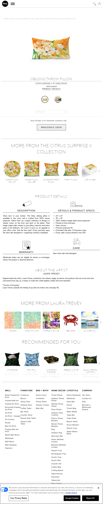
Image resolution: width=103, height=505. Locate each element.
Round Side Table (28, 418)
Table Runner (57, 474)
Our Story (86, 395)
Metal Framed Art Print (12, 396)
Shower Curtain (42, 405)
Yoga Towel (72, 418)
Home (6, 18)
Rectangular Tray (58, 454)
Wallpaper (9, 438)
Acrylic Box (56, 460)
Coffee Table (26, 408)
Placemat (55, 477)
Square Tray (56, 450)
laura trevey (61, 83)
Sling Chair (25, 402)
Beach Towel (72, 422)
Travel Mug (71, 408)
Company (87, 390)
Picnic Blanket (73, 425)
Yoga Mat (71, 415)
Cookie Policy (71, 493)
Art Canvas (9, 419)
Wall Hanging (11, 445)
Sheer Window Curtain (57, 441)
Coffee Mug (56, 467)
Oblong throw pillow (24, 18)
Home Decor (58, 390)
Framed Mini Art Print (11, 431)
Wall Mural (9, 442)
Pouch (69, 405)
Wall (8, 390)
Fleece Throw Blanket (57, 419)
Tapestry (8, 448)
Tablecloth (55, 480)
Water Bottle (72, 412)
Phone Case (72, 428)
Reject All (90, 498)
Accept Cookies (72, 498)
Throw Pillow (56, 395)
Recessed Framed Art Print (12, 408)
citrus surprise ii (43, 83)
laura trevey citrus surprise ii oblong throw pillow (55, 18)
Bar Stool (24, 412)
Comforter (40, 398)
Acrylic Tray (56, 457)
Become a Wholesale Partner (86, 407)
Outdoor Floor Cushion (57, 414)
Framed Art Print (12, 404)
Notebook (71, 398)
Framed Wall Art (12, 401)
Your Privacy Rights (18, 498)
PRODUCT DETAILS (51, 89)
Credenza (25, 395)
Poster (8, 423)
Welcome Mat (57, 436)
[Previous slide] (3, 171)
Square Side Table (26, 423)
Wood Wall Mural (12, 435)
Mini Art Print (10, 426)
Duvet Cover (41, 395)
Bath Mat (39, 408)
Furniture (27, 390)
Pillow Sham (41, 402)
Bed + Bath (42, 390)
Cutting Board (57, 470)
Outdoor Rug (56, 433)
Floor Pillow (56, 410)
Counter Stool (26, 415)
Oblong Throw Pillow (57, 405)
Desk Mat (71, 402)
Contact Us (86, 398)
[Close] (98, 488)
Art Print (8, 413)
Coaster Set (56, 464)
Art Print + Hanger (12, 416)
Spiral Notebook (74, 395)
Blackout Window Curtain (58, 446)
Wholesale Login (51, 127)
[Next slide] (99, 171)
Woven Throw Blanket (57, 425)
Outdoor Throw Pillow (57, 400)
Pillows (12, 18)
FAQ (84, 402)
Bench (23, 398)
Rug (53, 429)
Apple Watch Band (72, 433)
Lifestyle (72, 390)
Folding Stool (26, 405)
